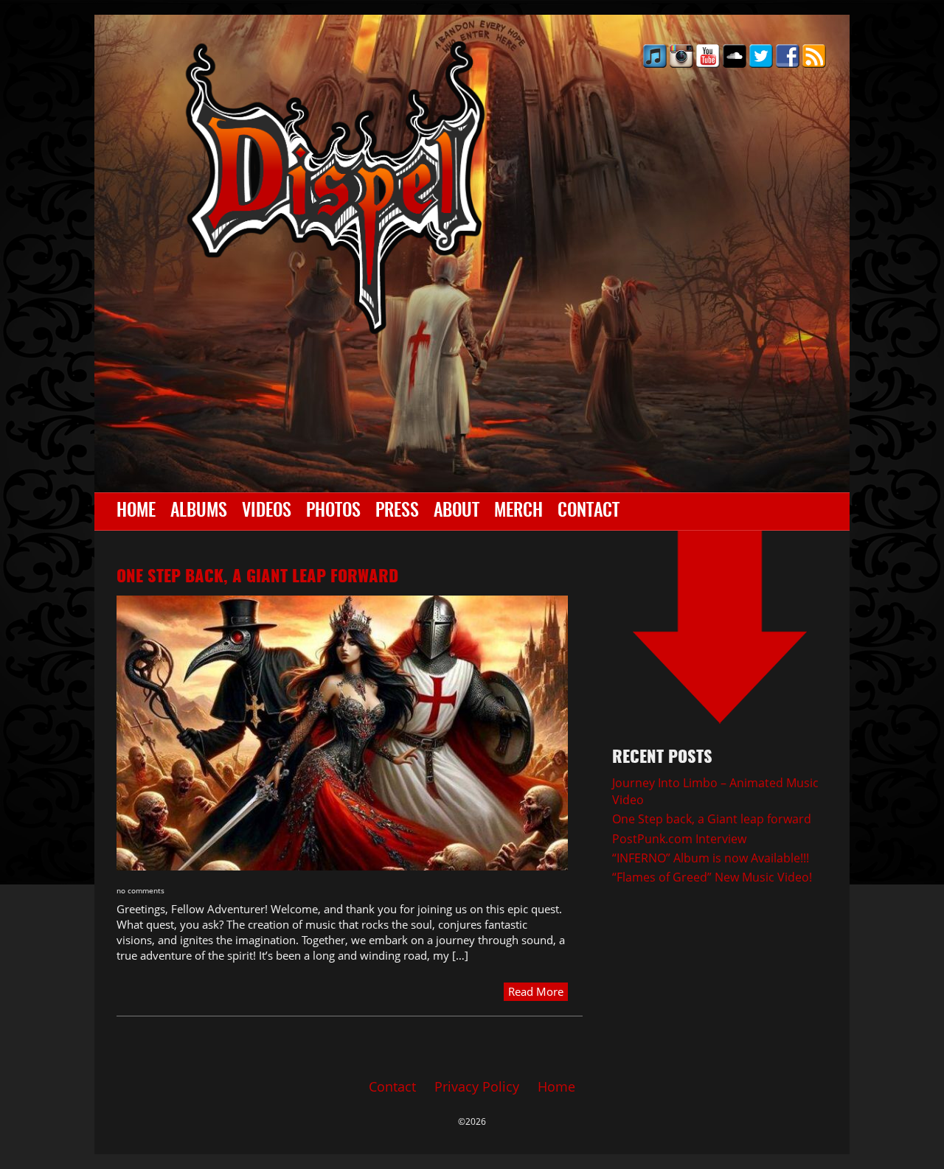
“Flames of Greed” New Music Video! (712, 877)
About (456, 511)
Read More (535, 991)
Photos (333, 511)
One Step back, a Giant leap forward (257, 577)
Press (397, 511)
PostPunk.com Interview (679, 839)
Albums (198, 511)
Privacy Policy (476, 1086)
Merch (518, 511)
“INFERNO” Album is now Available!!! (710, 858)
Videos (266, 511)
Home (136, 511)
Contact (589, 511)
